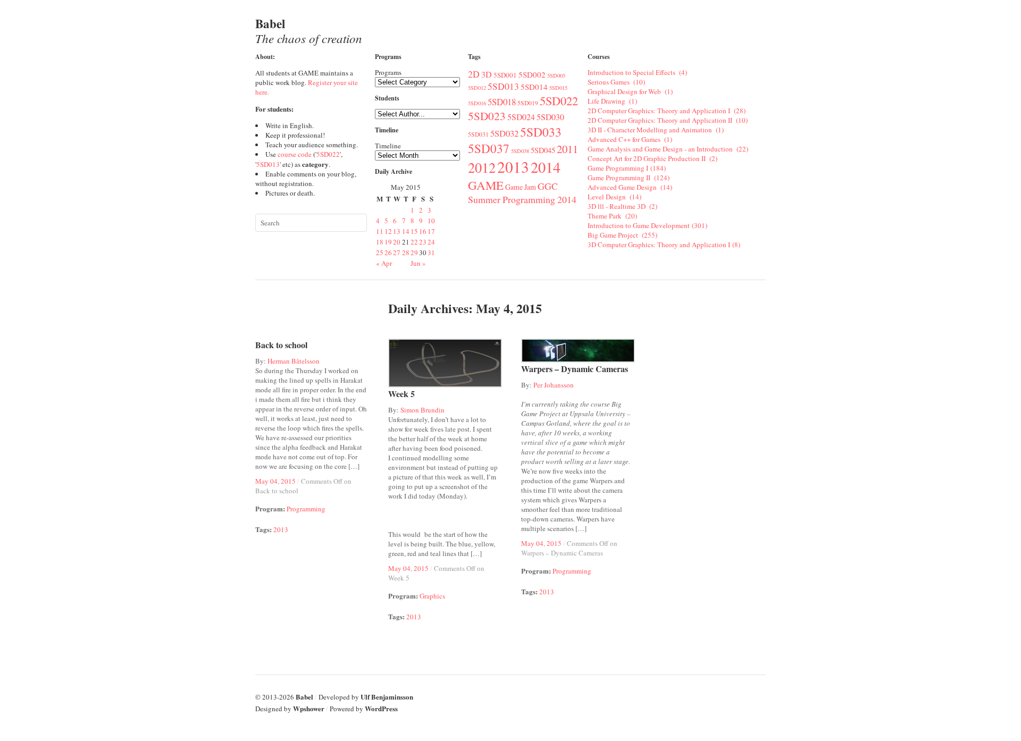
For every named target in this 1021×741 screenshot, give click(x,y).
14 (405, 231)
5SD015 (558, 87)
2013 (513, 166)
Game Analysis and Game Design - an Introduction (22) (668, 149)
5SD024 (521, 116)
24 (431, 242)
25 (379, 252)
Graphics (432, 596)
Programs (388, 72)
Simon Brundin (422, 410)
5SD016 (477, 103)
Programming (306, 508)
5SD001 (505, 75)
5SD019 (527, 103)
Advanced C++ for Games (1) (630, 139)
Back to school (281, 345)
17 (431, 231)
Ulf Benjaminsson (387, 697)
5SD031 (478, 134)
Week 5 (401, 394)
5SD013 (268, 164)
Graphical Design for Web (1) (630, 91)
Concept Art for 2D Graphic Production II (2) (652, 158)
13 (396, 231)
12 (388, 231)
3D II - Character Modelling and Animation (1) (656, 129)
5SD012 (477, 87)
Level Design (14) (614, 196)
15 (414, 231)
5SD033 (541, 131)
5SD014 (534, 86)
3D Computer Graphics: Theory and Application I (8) (664, 244)
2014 (548, 167)
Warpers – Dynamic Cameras (574, 369)
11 (379, 231)
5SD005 (556, 75)
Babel (308, 30)
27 (396, 252)
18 (379, 242)
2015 (288, 481)
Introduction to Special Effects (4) (637, 72)
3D (486, 74)
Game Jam (520, 187)
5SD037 (488, 148)
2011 (567, 148)
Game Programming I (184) (627, 168)
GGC (548, 186)
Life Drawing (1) (612, 101)
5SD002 (532, 74)
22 (414, 242)
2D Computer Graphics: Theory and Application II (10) (668, 120)
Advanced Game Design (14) (630, 187)
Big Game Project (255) (622, 235)
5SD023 (487, 115)
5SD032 (504, 133)
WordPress (381, 708)
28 (405, 252)
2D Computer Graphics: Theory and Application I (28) (667, 110)
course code (295, 154)
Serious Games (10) (616, 82)
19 (388, 242)
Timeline (388, 145)
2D (474, 74)
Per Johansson (553, 385)
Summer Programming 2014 (522, 199)
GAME (486, 185)
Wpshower (308, 708)
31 (431, 252)
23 (422, 242)
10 (431, 220)
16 (422, 231)
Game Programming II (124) (628, 177)
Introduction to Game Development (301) (647, 225)
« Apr (384, 263)
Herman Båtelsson (293, 361)
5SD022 (328, 154)
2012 (482, 167)
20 (396, 242)
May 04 (266, 481)
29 (414, 252)
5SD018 (502, 102)
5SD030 (550, 116)
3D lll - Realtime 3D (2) (622, 206)
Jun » (418, 263)
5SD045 (543, 150)
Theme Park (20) (612, 216)
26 (388, 252)
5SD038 (520, 151)
